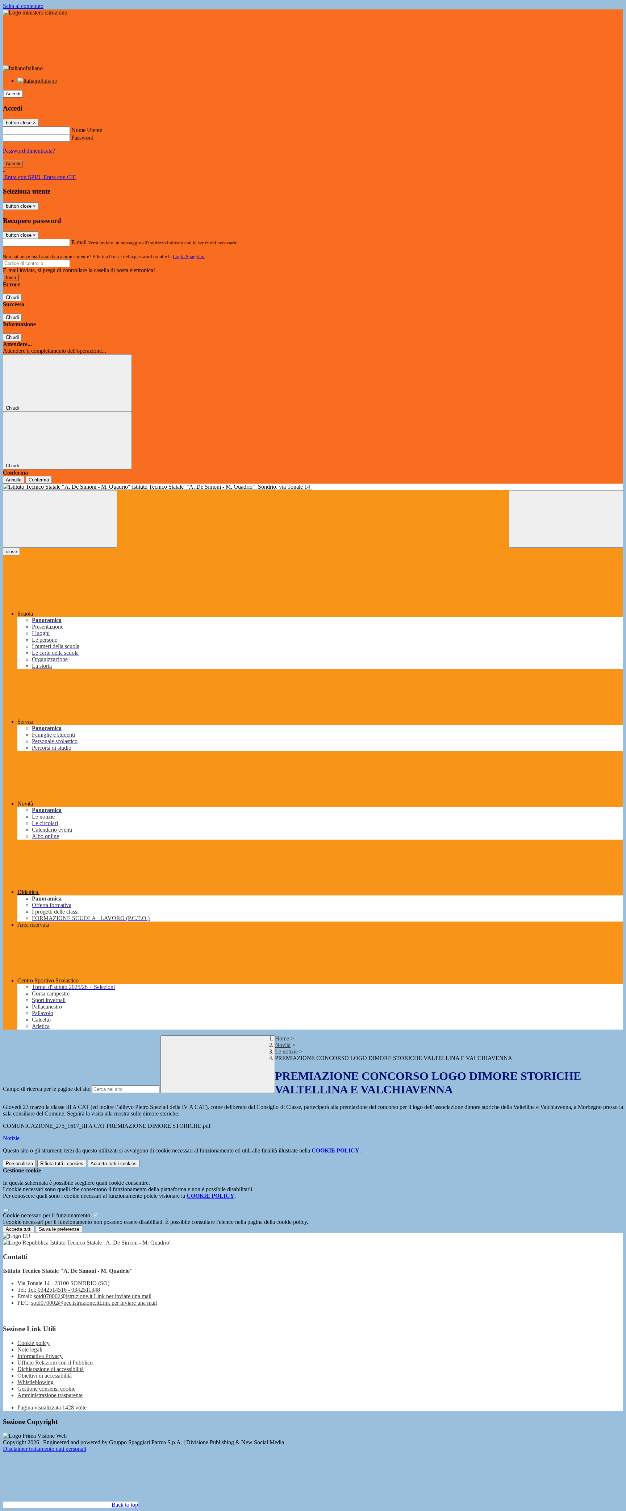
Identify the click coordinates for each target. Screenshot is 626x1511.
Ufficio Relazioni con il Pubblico (55, 1362)
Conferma (39, 480)
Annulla (13, 480)
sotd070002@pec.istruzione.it (94, 1303)
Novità (283, 1045)
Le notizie (286, 1051)
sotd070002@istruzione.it (92, 1296)
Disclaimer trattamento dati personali (44, 1449)
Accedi (13, 93)
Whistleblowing (35, 1382)
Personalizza (19, 1163)
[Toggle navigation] (60, 519)
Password (82, 137)
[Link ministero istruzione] (35, 12)
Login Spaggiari (189, 256)
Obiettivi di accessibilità (44, 1376)
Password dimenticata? (29, 151)
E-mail (79, 242)
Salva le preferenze (59, 1229)
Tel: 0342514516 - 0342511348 (64, 1290)
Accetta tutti (114, 1163)
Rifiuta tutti (61, 1163)
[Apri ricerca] (566, 519)
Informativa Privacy (40, 1356)
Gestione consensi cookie (46, 1389)
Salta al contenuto (23, 6)
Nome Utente (86, 130)
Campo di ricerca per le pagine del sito (47, 1089)
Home (282, 1038)
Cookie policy (33, 1343)
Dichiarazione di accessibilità (50, 1369)
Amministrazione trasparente (50, 1395)
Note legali (29, 1349)
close (11, 551)
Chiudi (12, 297)
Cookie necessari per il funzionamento (47, 1215)
